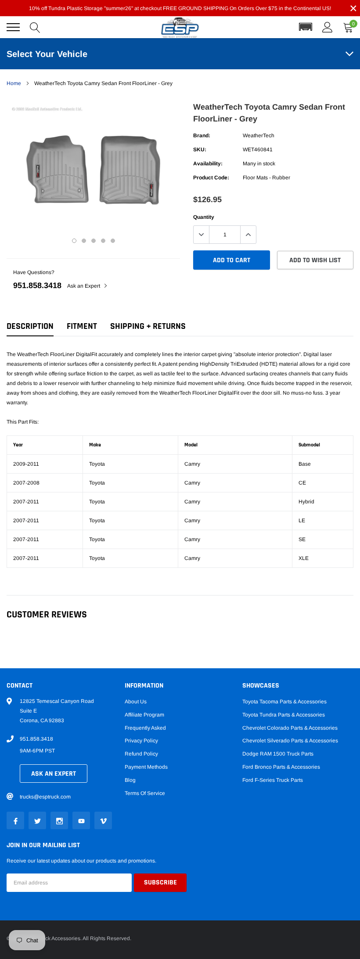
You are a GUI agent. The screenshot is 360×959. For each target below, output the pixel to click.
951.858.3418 (37, 285)
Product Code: (211, 178)
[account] (327, 27)
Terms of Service (145, 793)
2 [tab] (84, 241)
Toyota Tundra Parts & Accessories (283, 715)
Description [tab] (30, 326)
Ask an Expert (84, 286)
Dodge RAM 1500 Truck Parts (277, 754)
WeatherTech (258, 135)
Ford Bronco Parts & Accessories (281, 767)
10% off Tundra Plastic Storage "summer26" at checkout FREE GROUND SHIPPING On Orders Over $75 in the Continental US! (180, 8)
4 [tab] (103, 241)
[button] (305, 27)
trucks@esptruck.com (45, 797)
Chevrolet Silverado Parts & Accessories (290, 741)
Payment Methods (146, 767)
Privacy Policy (141, 741)
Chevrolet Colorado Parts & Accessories (290, 728)
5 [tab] (113, 241)
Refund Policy (141, 754)
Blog (130, 780)
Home (14, 83)
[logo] (180, 27)
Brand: (201, 135)
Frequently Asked (145, 728)
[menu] (13, 27)
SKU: (199, 149)
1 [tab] (74, 241)
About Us (136, 702)
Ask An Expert (53, 773)
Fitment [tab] (82, 326)
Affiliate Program (144, 715)
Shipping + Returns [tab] (148, 326)
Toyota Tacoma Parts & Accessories (284, 702)
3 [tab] (93, 241)
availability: (208, 163)
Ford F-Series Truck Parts (272, 780)
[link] (15, 820)
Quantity (203, 217)
